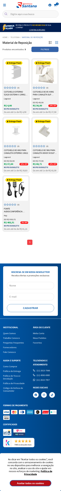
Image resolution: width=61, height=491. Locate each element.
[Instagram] (44, 395)
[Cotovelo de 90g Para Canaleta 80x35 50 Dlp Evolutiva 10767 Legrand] (45, 130)
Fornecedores (10, 347)
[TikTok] (52, 395)
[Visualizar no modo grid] (56, 43)
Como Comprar (10, 366)
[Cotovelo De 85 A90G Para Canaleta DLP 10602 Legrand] (45, 72)
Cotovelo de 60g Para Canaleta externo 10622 (16, 151)
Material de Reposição (32, 37)
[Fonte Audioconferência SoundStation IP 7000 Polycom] (16, 189)
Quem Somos (9, 333)
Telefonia (15, 37)
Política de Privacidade (14, 383)
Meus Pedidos (39, 338)
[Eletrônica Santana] (26, 5)
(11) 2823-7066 (43, 370)
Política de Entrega (12, 371)
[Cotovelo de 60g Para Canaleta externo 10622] (16, 130)
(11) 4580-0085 (43, 375)
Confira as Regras (37, 30)
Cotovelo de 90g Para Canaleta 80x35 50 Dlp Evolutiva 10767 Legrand (44, 152)
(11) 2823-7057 (43, 379)
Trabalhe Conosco (11, 338)
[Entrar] (49, 5)
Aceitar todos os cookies (30, 483)
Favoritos (37, 342)
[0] (55, 5)
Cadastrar (30, 308)
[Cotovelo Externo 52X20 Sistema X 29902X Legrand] (16, 72)
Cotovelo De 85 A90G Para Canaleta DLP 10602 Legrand (43, 93)
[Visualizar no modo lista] (50, 43)
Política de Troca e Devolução (11, 377)
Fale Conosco (9, 352)
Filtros (45, 49)
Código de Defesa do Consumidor (13, 389)
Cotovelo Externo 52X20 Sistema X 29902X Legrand (15, 93)
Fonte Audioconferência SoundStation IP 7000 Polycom (14, 210)
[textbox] (30, 14)
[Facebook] (36, 395)
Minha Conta (38, 333)
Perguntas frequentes (13, 342)
